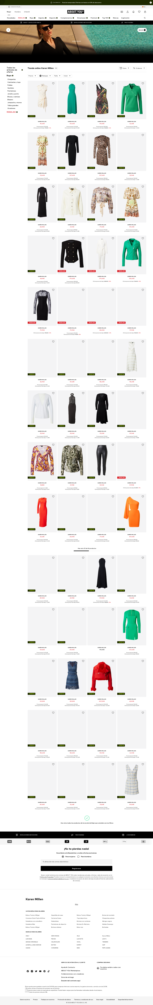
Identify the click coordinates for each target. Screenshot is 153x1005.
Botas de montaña (108, 915)
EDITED (53, 945)
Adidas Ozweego (107, 924)
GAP (103, 945)
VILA (78, 936)
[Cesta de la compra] (145, 12)
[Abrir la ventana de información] (151, 3)
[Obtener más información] (42, 129)
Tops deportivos (82, 918)
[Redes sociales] (28, 971)
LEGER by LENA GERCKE (33, 945)
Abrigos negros (107, 921)
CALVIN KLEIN (55, 942)
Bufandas (105, 927)
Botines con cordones (83, 921)
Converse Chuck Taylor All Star (35, 918)
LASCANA (29, 939)
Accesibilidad (110, 999)
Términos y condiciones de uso (83, 999)
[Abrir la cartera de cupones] (122, 12)
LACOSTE (80, 939)
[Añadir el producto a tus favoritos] (53, 83)
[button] (125, 68)
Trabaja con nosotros (47, 999)
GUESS (28, 948)
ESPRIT (79, 945)
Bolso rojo (80, 927)
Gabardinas (55, 921)
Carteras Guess (56, 918)
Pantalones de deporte (58, 924)
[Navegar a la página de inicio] (37, 963)
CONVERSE (54, 948)
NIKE (78, 948)
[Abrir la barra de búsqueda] (144, 18)
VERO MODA (55, 936)
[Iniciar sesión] (127, 12)
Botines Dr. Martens (83, 924)
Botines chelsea (56, 927)
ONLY (27, 936)
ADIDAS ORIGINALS (32, 942)
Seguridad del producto (125, 999)
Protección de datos (64, 999)
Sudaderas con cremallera (34, 921)
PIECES (53, 939)
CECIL (79, 942)
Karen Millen (106, 936)
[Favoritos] (139, 12)
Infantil (27, 12)
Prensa (35, 999)
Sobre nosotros (25, 999)
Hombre (18, 12)
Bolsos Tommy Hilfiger (33, 915)
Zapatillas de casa (57, 915)
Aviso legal (99, 999)
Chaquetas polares (108, 918)
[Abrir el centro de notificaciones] (133, 12)
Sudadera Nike (30, 924)
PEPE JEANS (106, 948)
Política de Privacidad (46, 877)
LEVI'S (104, 939)
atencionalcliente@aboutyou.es (58, 879)
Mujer (9, 12)
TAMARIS (105, 942)
